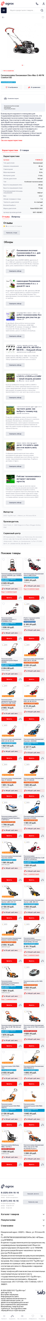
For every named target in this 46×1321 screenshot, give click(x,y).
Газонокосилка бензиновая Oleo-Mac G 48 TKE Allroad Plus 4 (11, 1027)
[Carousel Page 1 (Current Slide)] (22, 65)
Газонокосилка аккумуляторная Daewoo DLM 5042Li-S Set (10, 983)
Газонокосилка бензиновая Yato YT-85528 (34, 779)
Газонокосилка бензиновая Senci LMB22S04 (34, 574)
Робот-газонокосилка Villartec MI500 (32, 618)
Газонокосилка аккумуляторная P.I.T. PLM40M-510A (9, 619)
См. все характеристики (11, 140)
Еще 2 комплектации (31, 589)
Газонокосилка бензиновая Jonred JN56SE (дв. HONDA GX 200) (11, 575)
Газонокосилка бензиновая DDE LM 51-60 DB (34, 659)
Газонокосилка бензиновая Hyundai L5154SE (34, 817)
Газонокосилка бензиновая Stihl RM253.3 (34, 1067)
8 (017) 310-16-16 (10, 1201)
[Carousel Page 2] (23, 65)
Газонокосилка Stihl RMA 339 (10, 1067)
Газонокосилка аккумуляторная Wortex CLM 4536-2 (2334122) (34, 857)
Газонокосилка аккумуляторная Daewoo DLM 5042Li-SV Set (32, 940)
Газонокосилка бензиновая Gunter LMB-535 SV (11, 901)
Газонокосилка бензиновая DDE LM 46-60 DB (11, 740)
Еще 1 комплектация (9, 592)
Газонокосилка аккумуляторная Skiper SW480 (9, 660)
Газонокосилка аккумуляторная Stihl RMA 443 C (33, 1105)
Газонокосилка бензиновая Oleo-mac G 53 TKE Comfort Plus (34, 1027)
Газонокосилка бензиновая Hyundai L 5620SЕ (34, 740)
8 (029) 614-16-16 (10, 1192)
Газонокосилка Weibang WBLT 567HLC (10, 1146)
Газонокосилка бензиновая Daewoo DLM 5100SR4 (11, 939)
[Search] (42, 10)
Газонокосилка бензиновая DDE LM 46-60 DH (34, 700)
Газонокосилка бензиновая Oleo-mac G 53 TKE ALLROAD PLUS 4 (34, 1146)
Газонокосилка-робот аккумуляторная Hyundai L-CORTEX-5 (11, 818)
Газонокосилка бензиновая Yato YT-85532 (11, 779)
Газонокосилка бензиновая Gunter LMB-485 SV (34, 901)
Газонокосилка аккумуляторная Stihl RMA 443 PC (10, 1105)
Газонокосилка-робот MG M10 (33, 982)
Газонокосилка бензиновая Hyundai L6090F (11, 857)
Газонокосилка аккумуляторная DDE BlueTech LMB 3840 (8, 701)
